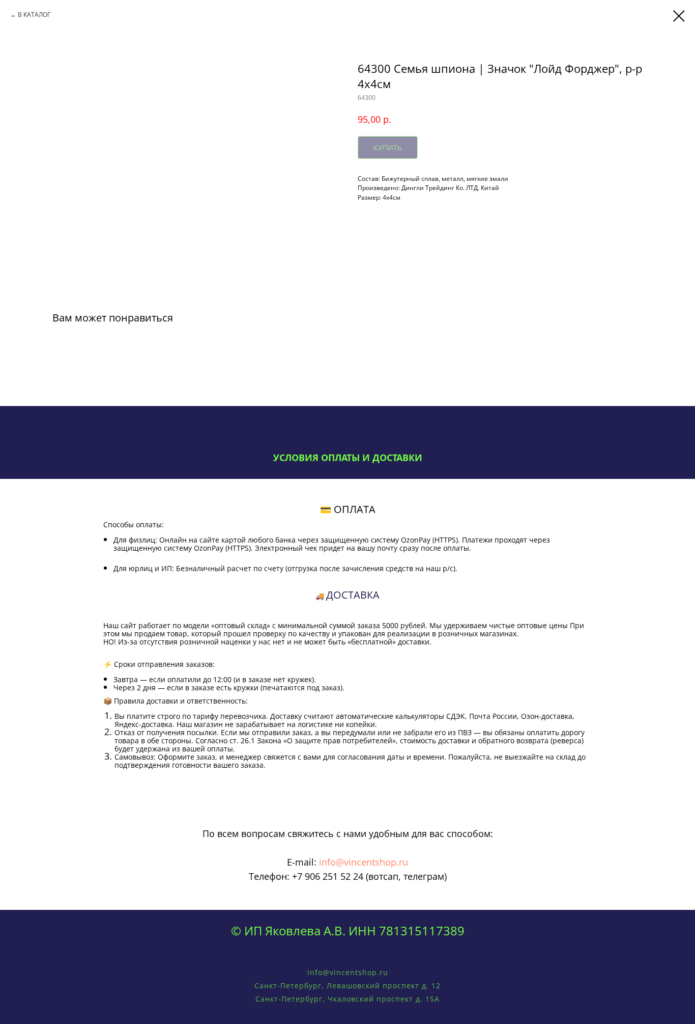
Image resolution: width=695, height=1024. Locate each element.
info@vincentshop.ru (363, 862)
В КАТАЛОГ (34, 14)
